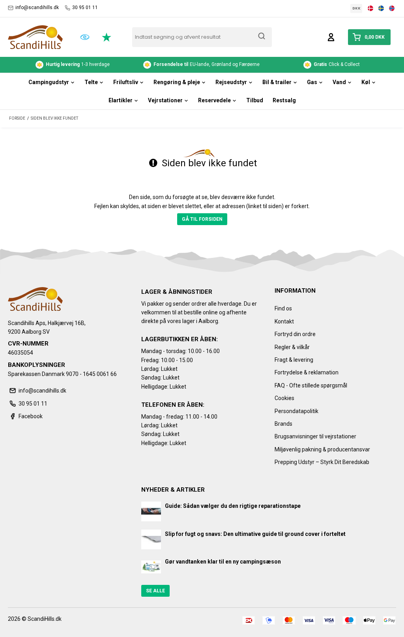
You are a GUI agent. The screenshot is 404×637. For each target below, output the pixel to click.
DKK (356, 8)
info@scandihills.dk (37, 7)
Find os (283, 308)
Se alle (155, 591)
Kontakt (284, 321)
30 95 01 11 (85, 7)
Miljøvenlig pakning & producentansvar (322, 449)
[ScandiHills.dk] (35, 37)
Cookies (284, 398)
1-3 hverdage (78, 64)
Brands (283, 424)
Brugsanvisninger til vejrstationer (315, 436)
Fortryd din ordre (295, 334)
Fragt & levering (294, 360)
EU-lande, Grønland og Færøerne (207, 64)
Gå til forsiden (202, 219)
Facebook (31, 416)
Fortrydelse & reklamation (307, 372)
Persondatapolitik (296, 411)
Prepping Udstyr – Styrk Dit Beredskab (322, 462)
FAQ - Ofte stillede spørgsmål (311, 385)
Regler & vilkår (292, 347)
